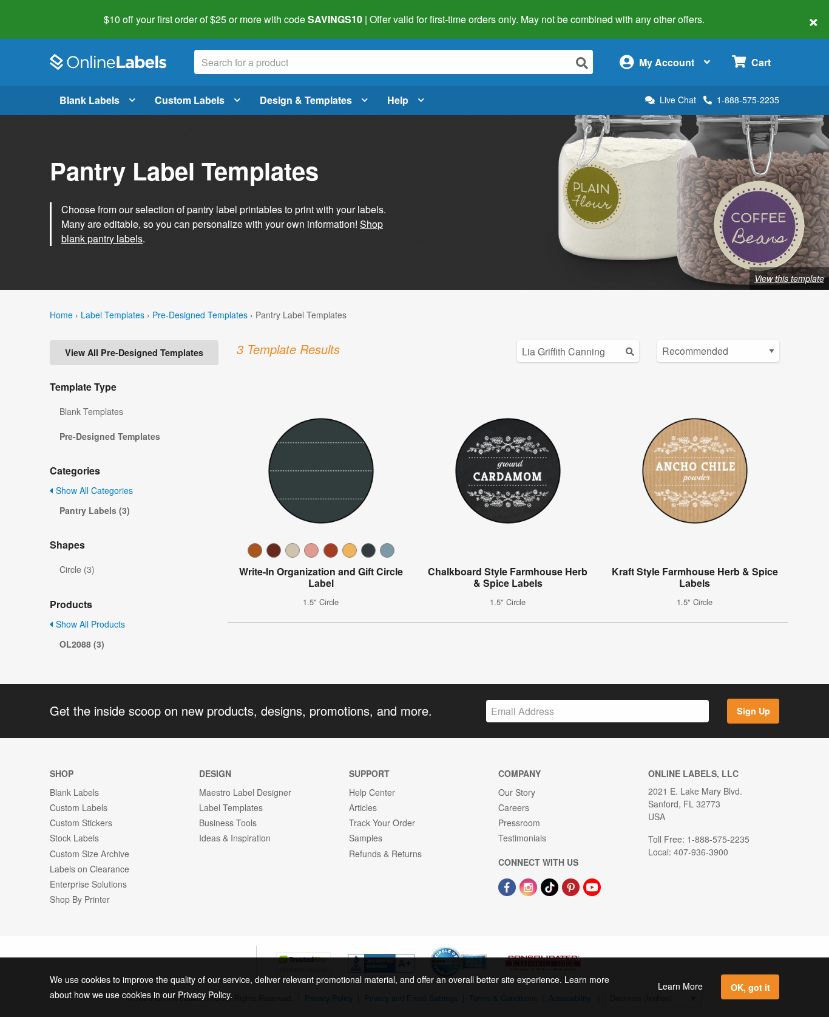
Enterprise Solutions (88, 884)
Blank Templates (91, 411)
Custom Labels (190, 100)
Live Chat (678, 99)
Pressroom (519, 823)
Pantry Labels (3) (94, 510)
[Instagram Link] (529, 886)
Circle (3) (77, 569)
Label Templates (112, 315)
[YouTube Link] (592, 886)
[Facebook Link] (508, 886)
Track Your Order (382, 823)
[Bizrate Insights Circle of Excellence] (482, 947)
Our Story (516, 792)
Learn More (680, 986)
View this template (789, 278)
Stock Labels (74, 838)
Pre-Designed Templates (200, 315)
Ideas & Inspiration (235, 838)
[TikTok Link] (551, 886)
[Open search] (582, 63)
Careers (513, 807)
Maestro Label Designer (245, 792)
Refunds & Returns (385, 854)
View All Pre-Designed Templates (134, 352)
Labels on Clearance (89, 869)
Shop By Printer (80, 899)
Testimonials (522, 838)
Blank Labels (89, 100)
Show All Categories (93, 490)
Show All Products (89, 624)
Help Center (372, 792)
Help (397, 100)
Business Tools (228, 823)
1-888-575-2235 (748, 100)
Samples (365, 838)
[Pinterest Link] (572, 886)
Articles (363, 807)
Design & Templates (306, 100)
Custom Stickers (81, 823)
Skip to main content (44, 11)
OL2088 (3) (81, 644)
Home (61, 315)
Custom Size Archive (89, 854)
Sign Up (753, 711)
